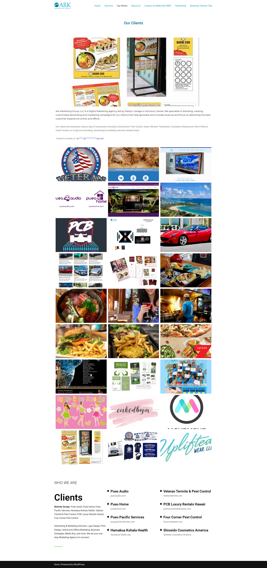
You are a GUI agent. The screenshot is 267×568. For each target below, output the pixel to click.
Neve (57, 564)
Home (98, 6)
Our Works (122, 6)
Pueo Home (120, 504)
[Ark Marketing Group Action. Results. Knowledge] (62, 6)
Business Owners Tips (201, 6)
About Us (135, 6)
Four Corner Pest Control (182, 517)
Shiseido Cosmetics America (185, 530)
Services (108, 6)
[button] (58, 72)
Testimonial (180, 6)
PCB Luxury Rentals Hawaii (184, 504)
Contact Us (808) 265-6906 (157, 6)
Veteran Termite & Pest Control (187, 491)
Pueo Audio (119, 491)
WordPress (79, 564)
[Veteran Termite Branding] (161, 504)
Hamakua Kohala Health (129, 530)
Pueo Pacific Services (127, 517)
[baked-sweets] (108, 491)
